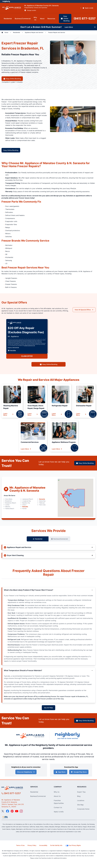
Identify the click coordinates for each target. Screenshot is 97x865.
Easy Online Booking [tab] (66, 18)
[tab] (7, 19)
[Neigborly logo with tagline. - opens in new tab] (67, 736)
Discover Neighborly (24, 772)
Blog (78, 796)
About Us (57, 796)
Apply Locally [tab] (89, 8)
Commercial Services (30, 442)
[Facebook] (7, 811)
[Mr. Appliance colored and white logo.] (11, 8)
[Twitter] (3, 811)
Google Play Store (80, 772)
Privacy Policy (32, 845)
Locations (80, 800)
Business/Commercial (60, 539)
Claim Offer (27, 356)
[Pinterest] (12, 811)
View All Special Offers (83, 310)
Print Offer (13, 350)
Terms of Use (20, 845)
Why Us (56, 792)
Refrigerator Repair (60, 406)
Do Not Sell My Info (56, 845)
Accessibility (43, 845)
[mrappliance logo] (13, 788)
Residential (38, 539)
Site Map (80, 805)
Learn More (5, 414)
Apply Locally (59, 812)
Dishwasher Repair (84, 406)
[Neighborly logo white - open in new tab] (6, 1)
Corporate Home (83, 809)
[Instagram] (21, 811)
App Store (61, 772)
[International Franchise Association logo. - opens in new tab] (5, 817)
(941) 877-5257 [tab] (85, 18)
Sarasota (42, 499)
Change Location (31, 10)
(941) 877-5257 (12, 793)
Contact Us (58, 807)
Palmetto (25, 506)
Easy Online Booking (13, 79)
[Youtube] (16, 811)
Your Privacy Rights (75, 845)
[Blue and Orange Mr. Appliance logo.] (30, 735)
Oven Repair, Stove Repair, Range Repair (36, 407)
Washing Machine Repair (10, 407)
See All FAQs (48, 708)
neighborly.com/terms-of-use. (29, 345)
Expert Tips (81, 792)
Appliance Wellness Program (64, 442)
